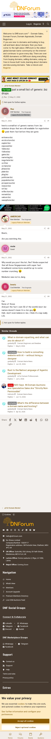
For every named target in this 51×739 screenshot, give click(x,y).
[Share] (45, 121)
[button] (13, 514)
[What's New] (44, 24)
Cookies (7, 515)
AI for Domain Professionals (27, 376)
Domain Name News (25, 361)
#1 (48, 121)
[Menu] (4, 24)
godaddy (11, 343)
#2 (48, 228)
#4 (48, 296)
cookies (21, 704)
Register (7, 68)
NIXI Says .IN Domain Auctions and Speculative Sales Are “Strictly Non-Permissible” (28, 388)
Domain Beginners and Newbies (29, 343)
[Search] (48, 24)
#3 (48, 258)
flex (5, 97)
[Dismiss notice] (46, 31)
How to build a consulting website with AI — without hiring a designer (25, 355)
